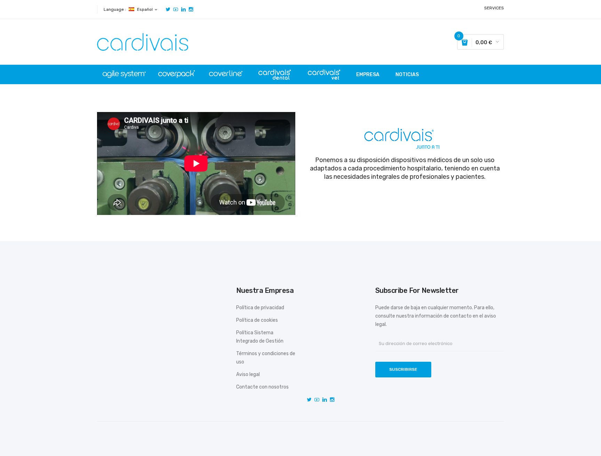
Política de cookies (257, 320)
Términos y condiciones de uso (265, 358)
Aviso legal (248, 374)
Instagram (190, 9)
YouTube (175, 9)
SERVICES (494, 8)
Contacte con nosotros (262, 387)
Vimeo (183, 9)
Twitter (168, 9)
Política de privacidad (260, 308)
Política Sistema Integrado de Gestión (259, 337)
